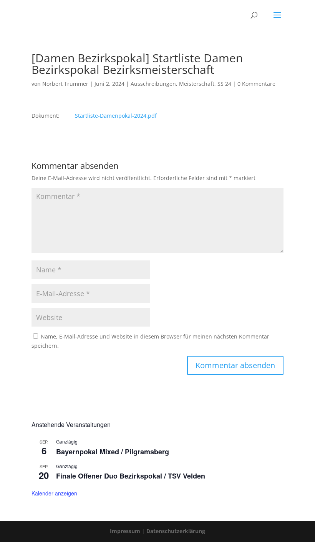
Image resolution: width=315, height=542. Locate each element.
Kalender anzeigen (54, 493)
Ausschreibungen (153, 83)
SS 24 (224, 83)
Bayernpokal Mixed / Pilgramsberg (112, 452)
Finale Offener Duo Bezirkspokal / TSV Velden (130, 476)
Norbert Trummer (65, 83)
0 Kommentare (256, 83)
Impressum (125, 531)
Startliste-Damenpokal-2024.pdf (115, 115)
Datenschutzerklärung (175, 531)
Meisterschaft (196, 83)
